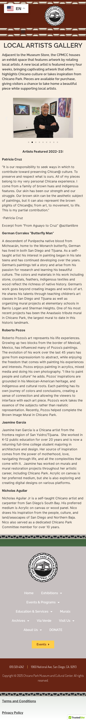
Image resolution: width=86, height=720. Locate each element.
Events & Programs (41, 602)
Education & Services (32, 611)
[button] (23, 31)
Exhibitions (49, 593)
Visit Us (64, 621)
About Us (31, 630)
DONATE (55, 630)
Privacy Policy (12, 713)
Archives (18, 621)
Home (29, 593)
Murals (65, 611)
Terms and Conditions (19, 701)
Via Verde (44, 621)
